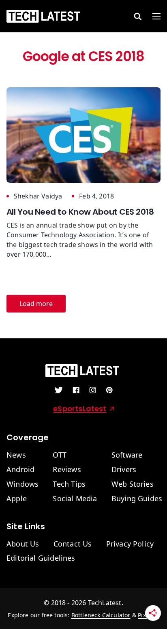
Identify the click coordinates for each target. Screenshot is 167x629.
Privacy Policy (130, 544)
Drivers (123, 470)
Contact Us (73, 544)
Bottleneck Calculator (101, 615)
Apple (16, 499)
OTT (59, 455)
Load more (36, 303)
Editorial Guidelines (40, 558)
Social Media (75, 499)
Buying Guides (136, 499)
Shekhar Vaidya (38, 196)
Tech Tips (69, 484)
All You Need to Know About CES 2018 (80, 211)
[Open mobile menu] (156, 16)
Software (126, 455)
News (16, 455)
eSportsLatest (79, 408)
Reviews (67, 470)
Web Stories (132, 484)
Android (20, 470)
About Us (22, 544)
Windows (22, 484)
